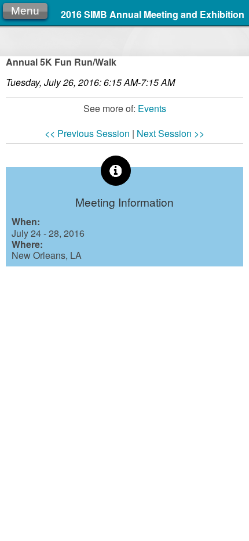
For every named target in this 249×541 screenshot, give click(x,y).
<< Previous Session (87, 133)
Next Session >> (170, 133)
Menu (25, 11)
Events (152, 108)
